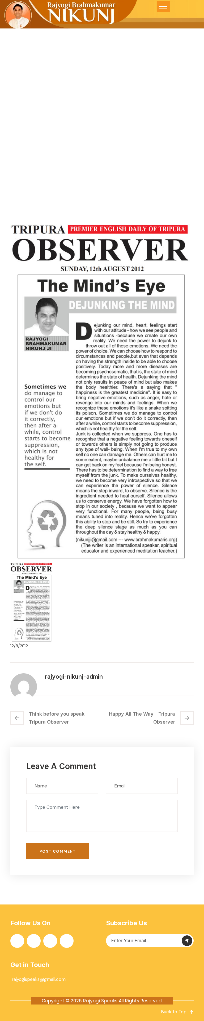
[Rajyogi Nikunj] (69, 14)
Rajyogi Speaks (100, 1001)
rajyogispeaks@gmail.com (39, 979)
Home (55, 151)
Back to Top (173, 1012)
